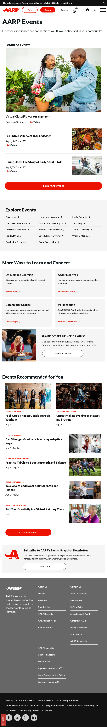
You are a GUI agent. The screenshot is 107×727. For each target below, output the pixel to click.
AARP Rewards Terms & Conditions (22, 705)
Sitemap (9, 700)
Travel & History (80, 229)
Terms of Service (45, 700)
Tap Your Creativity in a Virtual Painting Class (34, 509)
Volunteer (42, 600)
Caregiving (11, 217)
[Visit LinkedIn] (34, 717)
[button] (95, 10)
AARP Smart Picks (47, 620)
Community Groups (18, 304)
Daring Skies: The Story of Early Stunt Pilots (33, 162)
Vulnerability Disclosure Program (82, 705)
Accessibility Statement (67, 700)
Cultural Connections (16, 223)
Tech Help (77, 223)
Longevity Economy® (48, 682)
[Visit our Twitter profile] (17, 717)
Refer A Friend (77, 607)
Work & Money (80, 235)
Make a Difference (67, 321)
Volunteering (66, 304)
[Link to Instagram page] (25, 717)
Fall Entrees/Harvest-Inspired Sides (28, 136)
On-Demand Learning (19, 274)
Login (75, 8)
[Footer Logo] (20, 588)
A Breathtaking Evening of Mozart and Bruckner (78, 417)
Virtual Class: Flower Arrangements (29, 116)
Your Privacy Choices (29, 710)
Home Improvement (49, 217)
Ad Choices (11, 710)
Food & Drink (12, 235)
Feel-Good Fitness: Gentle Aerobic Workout (27, 417)
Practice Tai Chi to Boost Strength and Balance (35, 462)
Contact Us (75, 586)
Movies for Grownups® (51, 223)
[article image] (53, 111)
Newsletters (76, 600)
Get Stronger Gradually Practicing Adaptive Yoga (33, 441)
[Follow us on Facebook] (9, 717)
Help (87, 9)
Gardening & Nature (15, 242)
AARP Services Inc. (79, 641)
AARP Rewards (45, 614)
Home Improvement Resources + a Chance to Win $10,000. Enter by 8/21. (36, 3)
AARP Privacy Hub (25, 700)
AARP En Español (78, 593)
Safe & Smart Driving (49, 235)
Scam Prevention (47, 242)
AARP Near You (68, 274)
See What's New (66, 291)
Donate (41, 593)
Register (65, 10)
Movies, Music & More (50, 229)
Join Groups (11, 321)
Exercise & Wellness (15, 229)
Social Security (79, 217)
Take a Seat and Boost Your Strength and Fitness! (31, 487)
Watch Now (11, 291)
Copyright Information (53, 705)
